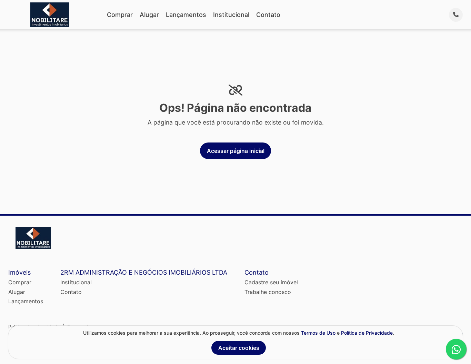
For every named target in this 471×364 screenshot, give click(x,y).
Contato (268, 14)
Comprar (120, 14)
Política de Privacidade (367, 333)
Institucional (231, 14)
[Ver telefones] (456, 15)
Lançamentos (186, 14)
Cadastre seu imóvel (271, 282)
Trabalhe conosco (267, 291)
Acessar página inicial (235, 150)
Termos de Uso (318, 333)
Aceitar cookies (238, 347)
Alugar (149, 14)
